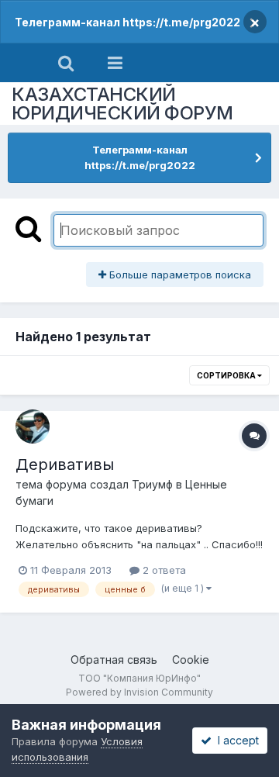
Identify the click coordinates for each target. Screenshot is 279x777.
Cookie (190, 659)
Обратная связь (114, 659)
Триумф (152, 484)
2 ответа (163, 570)
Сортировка (227, 375)
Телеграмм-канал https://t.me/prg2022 (127, 22)
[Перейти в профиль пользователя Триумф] (33, 426)
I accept (235, 740)
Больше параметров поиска (178, 274)
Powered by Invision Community (139, 692)
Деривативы (65, 464)
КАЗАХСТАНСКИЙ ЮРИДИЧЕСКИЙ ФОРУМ (122, 103)
